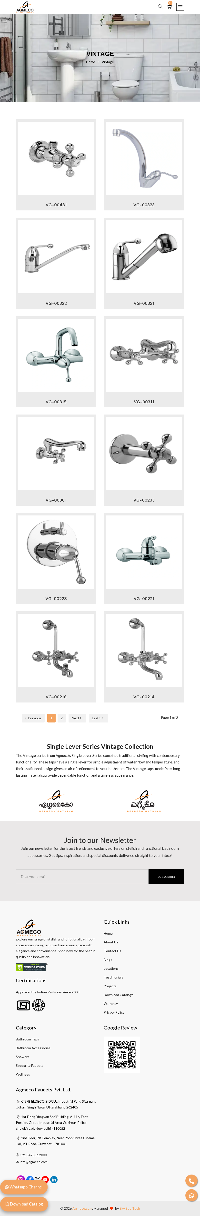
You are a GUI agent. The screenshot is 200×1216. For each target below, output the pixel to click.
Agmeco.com (82, 1208)
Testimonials (113, 977)
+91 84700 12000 (33, 1155)
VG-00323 (144, 204)
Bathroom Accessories (33, 1048)
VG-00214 (144, 696)
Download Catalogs (118, 995)
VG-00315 (56, 401)
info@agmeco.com (34, 1162)
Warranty (111, 1003)
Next (76, 718)
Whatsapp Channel (26, 1187)
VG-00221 (144, 598)
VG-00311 (144, 401)
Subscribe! (166, 877)
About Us (111, 942)
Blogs (108, 960)
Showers (22, 1057)
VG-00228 (56, 598)
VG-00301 (56, 500)
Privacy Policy (114, 1012)
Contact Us (112, 951)
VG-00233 (144, 500)
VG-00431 (56, 204)
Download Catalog (26, 1204)
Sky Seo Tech (130, 1208)
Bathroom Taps (27, 1039)
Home (92, 62)
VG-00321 (144, 303)
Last (95, 718)
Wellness (23, 1074)
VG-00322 (56, 303)
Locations (111, 968)
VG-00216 (56, 696)
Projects (110, 986)
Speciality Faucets (29, 1065)
